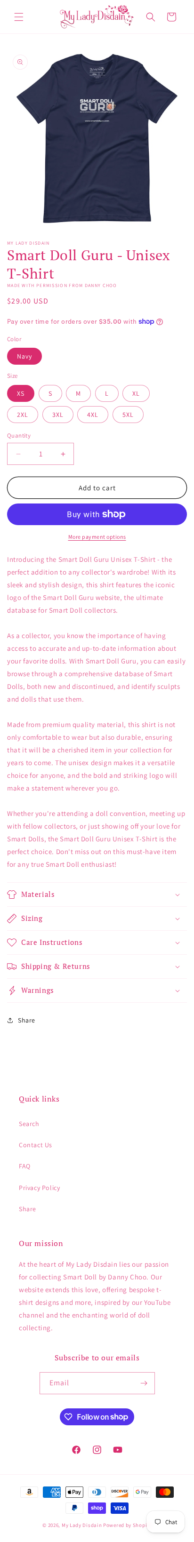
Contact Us (35, 1145)
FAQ (25, 1166)
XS (20, 393)
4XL (92, 414)
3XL (58, 414)
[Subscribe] (144, 1383)
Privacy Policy (39, 1187)
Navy (24, 356)
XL (136, 393)
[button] (18, 17)
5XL (128, 414)
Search (29, 1123)
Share (27, 1209)
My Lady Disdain (82, 1525)
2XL (22, 414)
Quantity (19, 435)
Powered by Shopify (127, 1525)
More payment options (97, 536)
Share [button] (26, 1020)
